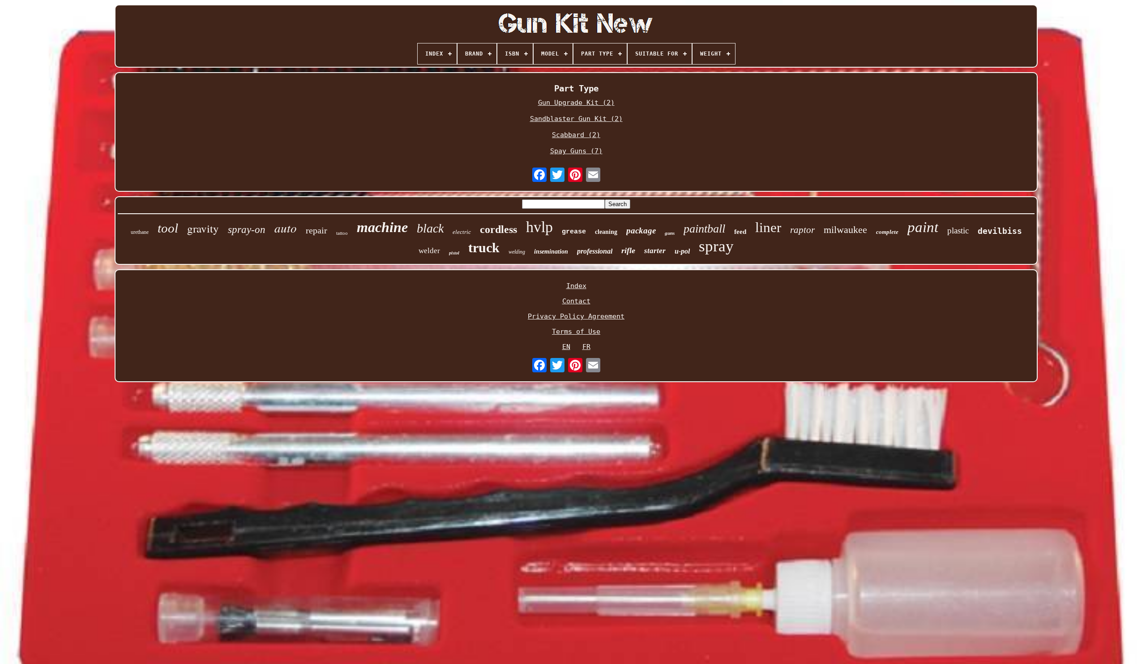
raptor (802, 229)
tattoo (342, 233)
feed (740, 231)
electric (462, 232)
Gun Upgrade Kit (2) (576, 103)
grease (574, 232)
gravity (203, 228)
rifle (628, 250)
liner (768, 227)
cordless (498, 229)
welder (429, 250)
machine (382, 227)
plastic (958, 230)
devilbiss (1000, 231)
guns (670, 233)
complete (887, 232)
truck (484, 247)
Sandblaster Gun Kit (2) (576, 119)
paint (922, 227)
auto (285, 228)
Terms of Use (576, 332)
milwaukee (845, 229)
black (430, 228)
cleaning (606, 232)
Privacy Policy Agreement (576, 316)
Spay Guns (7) (576, 151)
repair (316, 230)
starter (655, 250)
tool (168, 228)
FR (586, 347)
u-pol (682, 251)
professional (594, 251)
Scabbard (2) (576, 135)
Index (576, 286)
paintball (704, 228)
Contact (576, 301)
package (641, 230)
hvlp (539, 227)
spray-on (246, 229)
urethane (140, 232)
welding (517, 252)
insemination (551, 251)
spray (716, 246)
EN (566, 347)
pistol (454, 252)
